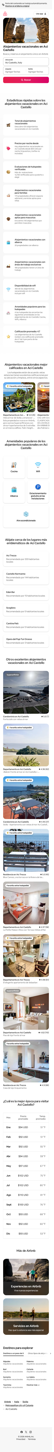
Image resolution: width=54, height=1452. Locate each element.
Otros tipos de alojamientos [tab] (40, 1353)
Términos (32, 1439)
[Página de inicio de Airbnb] (5, 14)
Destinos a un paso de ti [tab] (13, 1353)
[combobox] (26, 62)
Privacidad (20, 1439)
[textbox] (14, 71)
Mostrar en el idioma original (17, 6)
